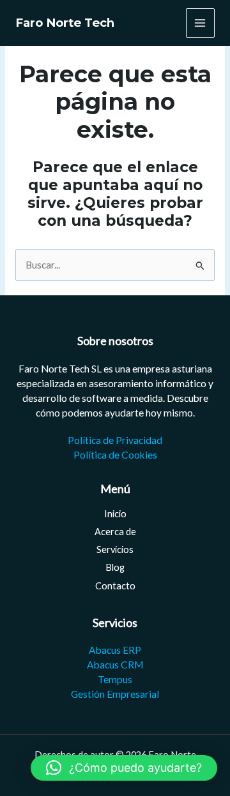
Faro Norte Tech (64, 22)
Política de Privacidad (115, 440)
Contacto (115, 585)
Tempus (115, 679)
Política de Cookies (115, 455)
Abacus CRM (115, 664)
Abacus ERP (115, 650)
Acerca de (115, 531)
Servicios (115, 549)
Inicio (115, 513)
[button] (124, 768)
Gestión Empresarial (115, 694)
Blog (115, 567)
